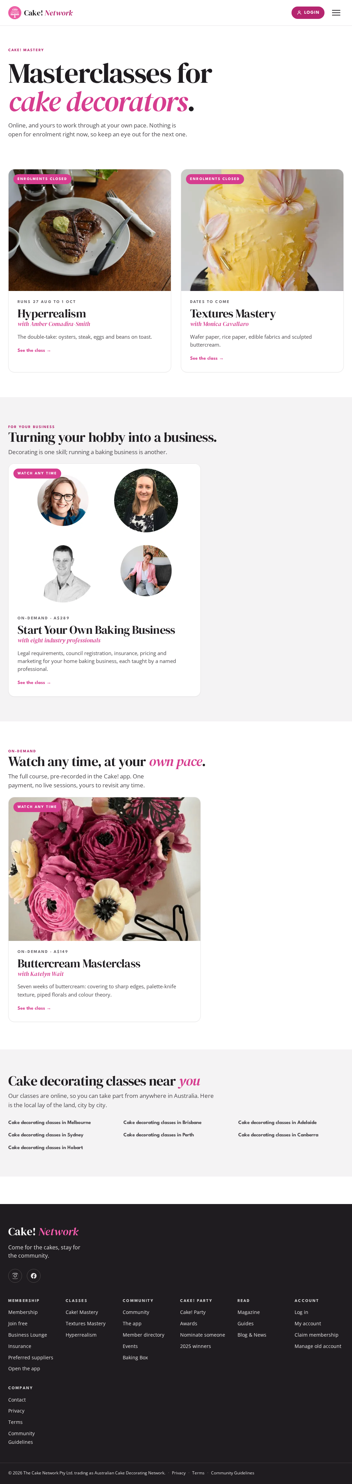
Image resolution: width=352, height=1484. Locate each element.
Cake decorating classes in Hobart (45, 1147)
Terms (15, 1422)
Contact (17, 1399)
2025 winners (195, 1346)
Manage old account (318, 1346)
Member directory (143, 1334)
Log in (301, 1312)
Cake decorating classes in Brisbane (162, 1122)
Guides (246, 1323)
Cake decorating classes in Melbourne (49, 1122)
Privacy (16, 1410)
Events (130, 1346)
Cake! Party (193, 1312)
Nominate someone (202, 1334)
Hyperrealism (81, 1334)
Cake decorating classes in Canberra (278, 1135)
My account (308, 1323)
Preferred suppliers (30, 1357)
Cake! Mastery (82, 1312)
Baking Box (135, 1357)
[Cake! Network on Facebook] (34, 1276)
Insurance (19, 1346)
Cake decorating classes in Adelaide (277, 1122)
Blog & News (252, 1334)
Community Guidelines (232, 1473)
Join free (18, 1323)
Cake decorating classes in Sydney (46, 1135)
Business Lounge (27, 1334)
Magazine (249, 1312)
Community (136, 1312)
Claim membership (317, 1334)
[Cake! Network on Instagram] (15, 1276)
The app (132, 1323)
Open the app (24, 1368)
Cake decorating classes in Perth (158, 1135)
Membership (23, 1312)
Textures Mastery (86, 1323)
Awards (188, 1323)
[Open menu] (336, 12)
